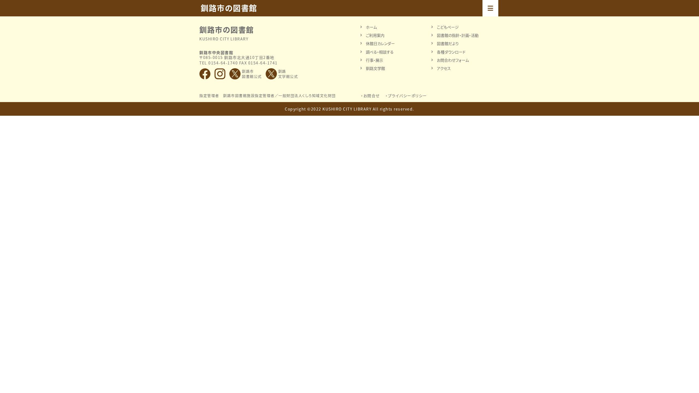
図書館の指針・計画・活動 (458, 35)
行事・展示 (374, 60)
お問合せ (371, 95)
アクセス (444, 68)
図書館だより (448, 43)
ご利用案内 (375, 35)
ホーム (371, 27)
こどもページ (448, 27)
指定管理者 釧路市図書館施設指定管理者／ (267, 95)
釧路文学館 (375, 68)
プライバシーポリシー (407, 95)
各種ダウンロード (451, 52)
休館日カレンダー (380, 43)
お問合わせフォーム (453, 60)
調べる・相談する (380, 52)
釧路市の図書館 (229, 8)
